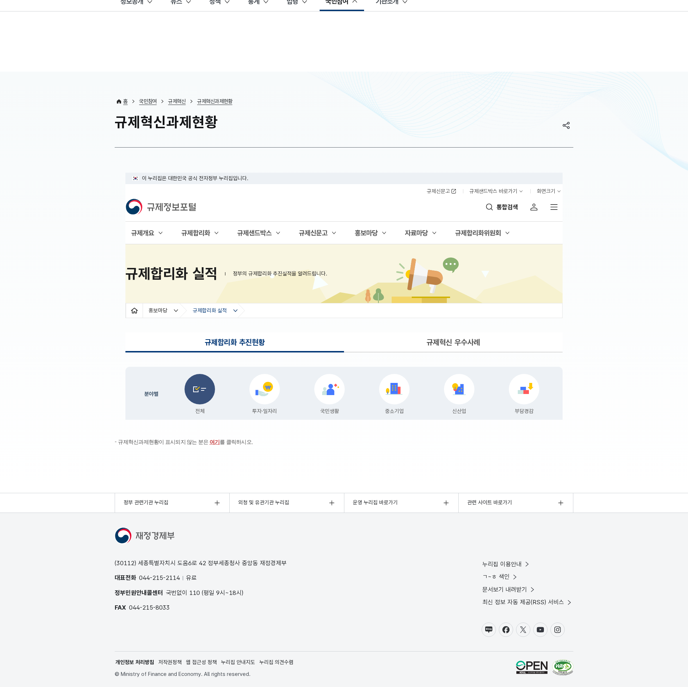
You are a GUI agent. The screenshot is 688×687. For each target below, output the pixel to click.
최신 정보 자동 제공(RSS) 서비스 (523, 602)
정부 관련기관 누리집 (146, 502)
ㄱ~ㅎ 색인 (496, 576)
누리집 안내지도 (238, 662)
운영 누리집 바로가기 (375, 502)
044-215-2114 (159, 577)
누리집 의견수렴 (276, 662)
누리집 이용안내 (502, 564)
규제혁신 (177, 101)
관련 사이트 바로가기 (489, 502)
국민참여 (148, 101)
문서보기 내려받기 (504, 589)
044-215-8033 (149, 607)
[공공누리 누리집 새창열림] (532, 668)
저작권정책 (170, 662)
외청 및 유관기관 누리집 (263, 502)
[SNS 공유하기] (566, 125)
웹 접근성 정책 (201, 662)
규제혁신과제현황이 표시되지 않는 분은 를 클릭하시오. (185, 442)
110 (194, 592)
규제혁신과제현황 (214, 101)
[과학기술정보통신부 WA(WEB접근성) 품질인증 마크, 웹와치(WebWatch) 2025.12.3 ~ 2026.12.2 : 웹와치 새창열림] (562, 668)
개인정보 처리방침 (134, 662)
